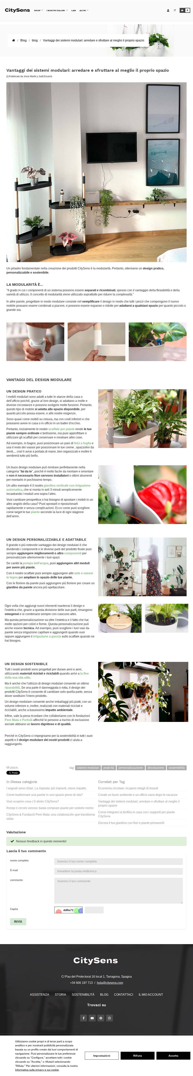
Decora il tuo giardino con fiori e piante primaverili (131, 822)
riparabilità (12, 687)
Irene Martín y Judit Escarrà (38, 76)
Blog (104, 994)
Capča (14, 908)
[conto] (168, 10)
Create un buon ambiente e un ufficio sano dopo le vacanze (138, 794)
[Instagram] (109, 1018)
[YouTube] (92, 1018)
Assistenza (39, 994)
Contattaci (123, 994)
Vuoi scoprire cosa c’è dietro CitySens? (32, 801)
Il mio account (151, 994)
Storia (60, 994)
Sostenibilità (83, 994)
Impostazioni (101, 1055)
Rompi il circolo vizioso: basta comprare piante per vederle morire (50, 808)
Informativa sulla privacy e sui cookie (37, 1069)
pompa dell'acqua (35, 563)
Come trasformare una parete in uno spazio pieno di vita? (44, 794)
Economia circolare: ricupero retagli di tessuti (128, 788)
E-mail (14, 870)
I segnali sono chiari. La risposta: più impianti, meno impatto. (46, 788)
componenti (72, 553)
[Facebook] (83, 1018)
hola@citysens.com (110, 982)
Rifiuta (137, 1055)
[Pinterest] (100, 1018)
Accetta (173, 1055)
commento (16, 879)
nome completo (19, 860)
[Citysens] (18, 10)
